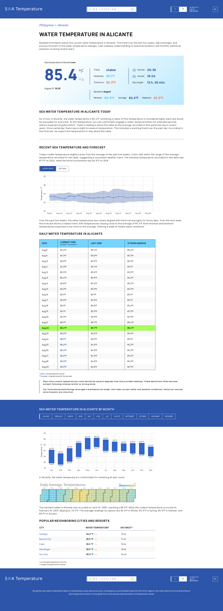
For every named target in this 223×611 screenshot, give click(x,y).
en (215, 579)
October (142, 416)
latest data (47, 168)
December (169, 416)
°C (175, 9)
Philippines (46, 25)
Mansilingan (44, 549)
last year (62, 168)
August (117, 416)
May (89, 416)
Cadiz (42, 544)
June (98, 416)
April (80, 416)
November (155, 416)
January (46, 416)
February (58, 416)
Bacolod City (45, 539)
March (70, 416)
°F (183, 9)
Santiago (43, 534)
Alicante (62, 25)
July (107, 416)
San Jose (43, 554)
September (129, 416)
